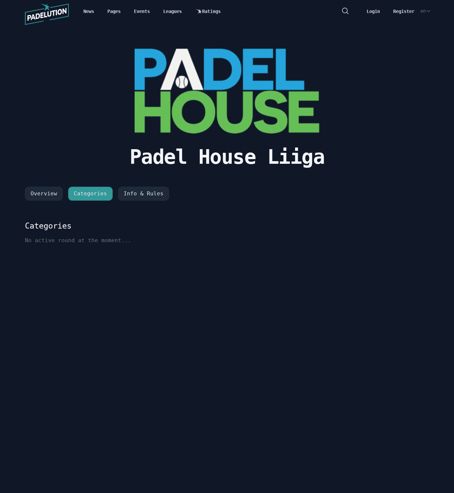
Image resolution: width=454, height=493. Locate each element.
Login (373, 11)
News (88, 11)
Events (142, 11)
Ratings (211, 11)
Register (403, 11)
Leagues (172, 11)
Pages (114, 11)
